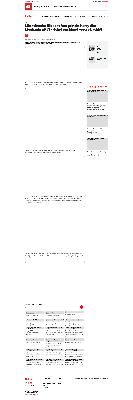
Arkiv (26, 22)
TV (104, 16)
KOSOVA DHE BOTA (55, 16)
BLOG (88, 16)
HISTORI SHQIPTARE (67, 16)
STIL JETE (76, 16)
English (37, 1)
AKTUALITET (45, 16)
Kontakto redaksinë (29, 1)
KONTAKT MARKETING (81, 378)
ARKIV (100, 16)
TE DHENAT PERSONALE (95, 378)
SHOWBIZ (82, 16)
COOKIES (105, 378)
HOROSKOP (94, 16)
